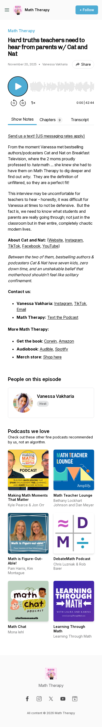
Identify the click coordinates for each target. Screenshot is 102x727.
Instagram (74, 240)
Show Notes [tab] (22, 119)
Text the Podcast (62, 317)
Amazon (66, 341)
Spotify (61, 349)
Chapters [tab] (50, 119)
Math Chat (17, 626)
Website (56, 240)
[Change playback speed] (33, 102)
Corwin (50, 341)
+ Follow (86, 10)
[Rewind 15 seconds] (13, 102)
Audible (46, 349)
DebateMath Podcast (71, 559)
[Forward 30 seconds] (22, 102)
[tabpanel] (51, 249)
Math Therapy (37, 10)
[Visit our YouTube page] (62, 698)
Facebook (31, 245)
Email (21, 309)
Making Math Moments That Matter (28, 497)
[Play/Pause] (18, 86)
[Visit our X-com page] (51, 698)
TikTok (14, 245)
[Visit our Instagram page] (39, 698)
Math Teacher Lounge (72, 495)
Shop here (52, 356)
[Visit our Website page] (74, 698)
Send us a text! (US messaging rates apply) (46, 136)
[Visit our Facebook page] (27, 698)
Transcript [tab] (80, 119)
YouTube (50, 245)
